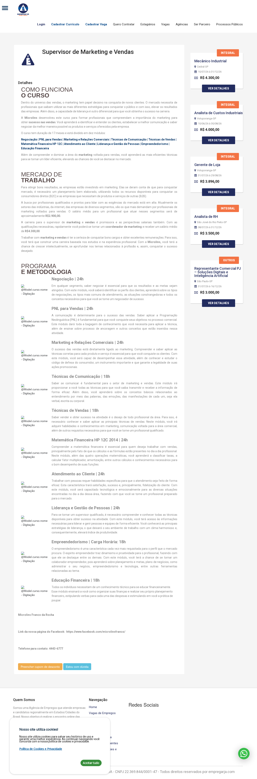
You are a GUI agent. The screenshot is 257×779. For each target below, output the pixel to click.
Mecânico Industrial (210, 61)
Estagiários (148, 24)
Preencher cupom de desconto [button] (40, 667)
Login (41, 24)
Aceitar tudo (91, 763)
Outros (229, 260)
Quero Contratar (124, 24)
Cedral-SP (202, 66)
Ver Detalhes (218, 88)
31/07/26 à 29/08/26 (209, 175)
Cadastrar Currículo (65, 24)
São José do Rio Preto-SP (212, 222)
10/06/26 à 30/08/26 (209, 123)
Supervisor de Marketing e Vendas (88, 51)
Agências (182, 24)
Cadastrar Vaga (96, 24)
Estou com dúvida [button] (77, 667)
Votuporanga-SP (206, 118)
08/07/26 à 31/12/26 (209, 227)
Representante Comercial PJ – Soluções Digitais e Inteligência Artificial (217, 272)
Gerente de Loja (207, 165)
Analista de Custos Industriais (218, 113)
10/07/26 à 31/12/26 (209, 71)
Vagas (165, 24)
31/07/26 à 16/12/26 (209, 286)
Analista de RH (206, 216)
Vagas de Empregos (102, 713)
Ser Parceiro (202, 24)
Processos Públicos (229, 24)
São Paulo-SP (204, 281)
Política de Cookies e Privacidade (40, 749)
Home (93, 707)
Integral (228, 52)
